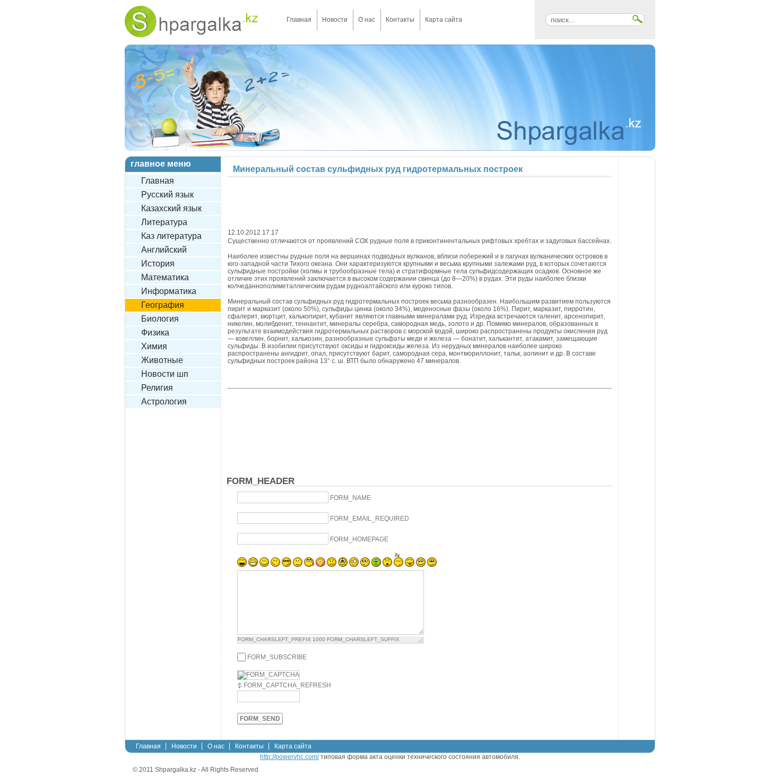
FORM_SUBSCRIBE (277, 657)
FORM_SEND (260, 718)
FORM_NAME (350, 498)
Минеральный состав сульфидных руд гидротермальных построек (378, 169)
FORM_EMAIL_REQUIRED (369, 519)
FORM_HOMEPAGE (359, 540)
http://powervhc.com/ (289, 757)
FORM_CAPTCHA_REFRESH (287, 685)
